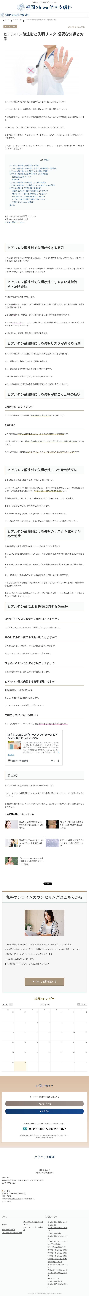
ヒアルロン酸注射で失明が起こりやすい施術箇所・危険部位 (33, 168)
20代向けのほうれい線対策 (57, 1250)
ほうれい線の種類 (54, 1233)
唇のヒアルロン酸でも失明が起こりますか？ (29, 194)
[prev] (3, 1004)
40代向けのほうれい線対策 (57, 1256)
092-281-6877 (36, 1129)
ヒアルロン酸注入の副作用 (12, 1233)
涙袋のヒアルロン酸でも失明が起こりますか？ (30, 191)
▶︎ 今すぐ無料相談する (44, 981)
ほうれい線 (52, 1225)
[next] (6, 1004)
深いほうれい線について (57, 1247)
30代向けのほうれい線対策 (57, 1253)
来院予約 (45, 1111)
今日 (11, 1004)
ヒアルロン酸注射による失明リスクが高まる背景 (29, 171)
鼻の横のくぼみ (53, 1278)
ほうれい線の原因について (57, 1222)
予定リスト (83, 1004)
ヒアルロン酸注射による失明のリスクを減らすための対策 (32, 185)
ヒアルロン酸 (17, 20)
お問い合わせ (45, 1104)
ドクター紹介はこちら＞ (15, 222)
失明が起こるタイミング (21, 177)
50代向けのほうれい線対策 (57, 1259)
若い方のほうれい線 (55, 1262)
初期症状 (15, 180)
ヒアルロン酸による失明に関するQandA (25, 188)
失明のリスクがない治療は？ (23, 202)
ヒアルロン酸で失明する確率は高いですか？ (29, 199)
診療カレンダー (15, 1199)
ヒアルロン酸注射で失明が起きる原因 (24, 165)
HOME (4, 1224)
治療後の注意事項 (8, 1230)
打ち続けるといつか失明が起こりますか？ (28, 196)
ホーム (7, 20)
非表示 (46, 160)
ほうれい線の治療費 (55, 1281)
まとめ (12, 205)
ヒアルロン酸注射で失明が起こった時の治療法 (28, 182)
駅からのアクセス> (9, 1183)
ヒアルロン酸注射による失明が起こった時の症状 (29, 174)
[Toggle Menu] (86, 15)
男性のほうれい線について (57, 1270)
